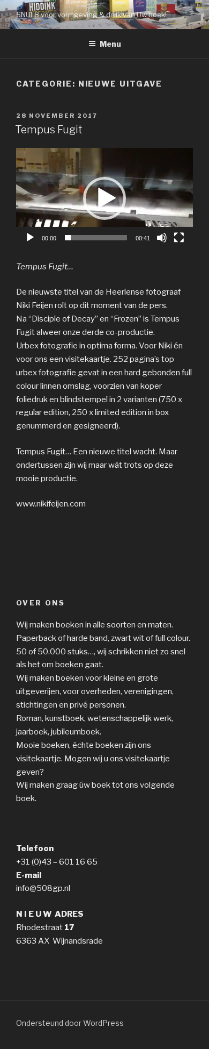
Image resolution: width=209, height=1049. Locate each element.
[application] (104, 198)
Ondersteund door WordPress (70, 1022)
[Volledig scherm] (179, 237)
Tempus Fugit (49, 129)
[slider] (96, 237)
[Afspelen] (30, 237)
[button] (104, 198)
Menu (110, 43)
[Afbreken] (161, 237)
